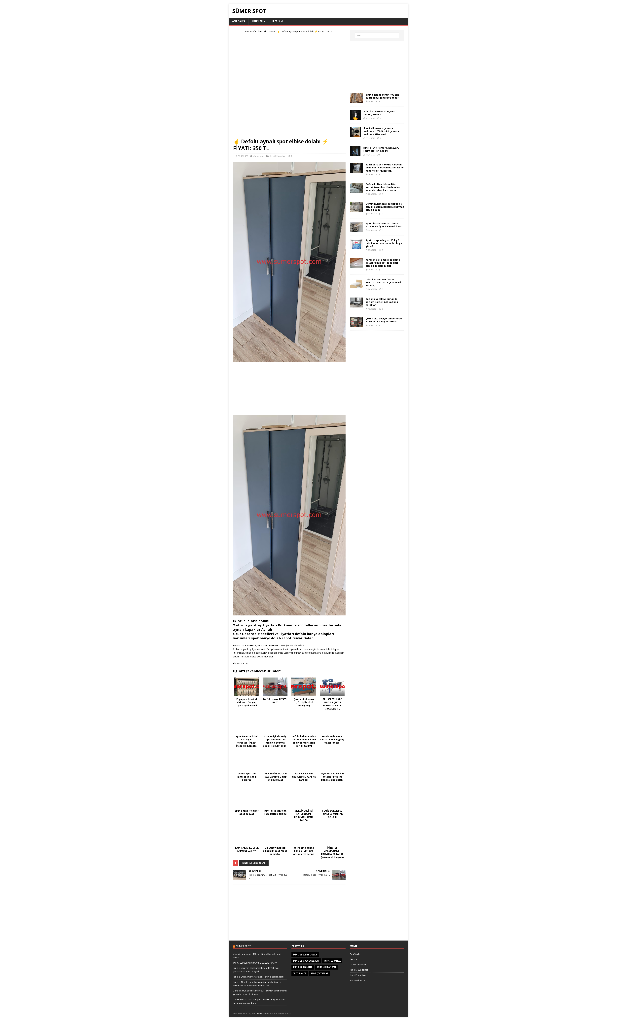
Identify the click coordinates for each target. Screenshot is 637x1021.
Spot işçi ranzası (326, 967)
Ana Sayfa (238, 21)
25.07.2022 (243, 155)
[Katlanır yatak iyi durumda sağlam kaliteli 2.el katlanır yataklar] (356, 305)
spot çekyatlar (319, 973)
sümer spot (258, 155)
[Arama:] (377, 35)
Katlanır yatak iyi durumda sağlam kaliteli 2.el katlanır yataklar (382, 301)
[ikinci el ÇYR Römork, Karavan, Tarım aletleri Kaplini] (355, 154)
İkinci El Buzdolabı (359, 969)
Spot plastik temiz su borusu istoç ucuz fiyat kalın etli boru (383, 225)
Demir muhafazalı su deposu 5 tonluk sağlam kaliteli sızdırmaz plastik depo (385, 206)
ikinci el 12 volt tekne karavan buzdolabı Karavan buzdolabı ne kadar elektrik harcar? (385, 167)
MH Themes (257, 1013)
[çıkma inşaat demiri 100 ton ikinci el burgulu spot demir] (356, 101)
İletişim (277, 21)
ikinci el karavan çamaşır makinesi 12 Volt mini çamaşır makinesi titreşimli (381, 131)
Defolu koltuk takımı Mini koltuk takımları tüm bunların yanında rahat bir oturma (383, 187)
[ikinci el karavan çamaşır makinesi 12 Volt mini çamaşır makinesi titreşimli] (355, 134)
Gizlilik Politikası (358, 964)
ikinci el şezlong (302, 967)
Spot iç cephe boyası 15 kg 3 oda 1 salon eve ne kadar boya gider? (384, 243)
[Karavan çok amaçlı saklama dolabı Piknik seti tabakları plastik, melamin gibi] (356, 266)
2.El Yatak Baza (357, 980)
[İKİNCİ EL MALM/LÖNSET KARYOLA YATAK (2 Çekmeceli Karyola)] (356, 286)
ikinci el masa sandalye (306, 960)
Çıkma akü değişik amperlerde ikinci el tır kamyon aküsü (384, 320)
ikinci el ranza (332, 960)
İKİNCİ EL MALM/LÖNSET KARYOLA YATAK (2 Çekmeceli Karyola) (383, 282)
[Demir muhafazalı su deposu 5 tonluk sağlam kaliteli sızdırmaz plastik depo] (356, 210)
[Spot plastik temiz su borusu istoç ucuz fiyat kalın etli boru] (356, 229)
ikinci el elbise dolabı (254, 863)
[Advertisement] (289, 87)
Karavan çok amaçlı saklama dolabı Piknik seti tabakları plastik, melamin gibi (383, 262)
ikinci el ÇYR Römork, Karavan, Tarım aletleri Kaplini (381, 149)
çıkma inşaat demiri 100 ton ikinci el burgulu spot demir (382, 96)
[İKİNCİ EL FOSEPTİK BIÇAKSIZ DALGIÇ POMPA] (355, 118)
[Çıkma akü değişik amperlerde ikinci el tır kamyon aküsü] (356, 325)
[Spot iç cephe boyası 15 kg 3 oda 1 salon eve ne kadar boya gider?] (356, 246)
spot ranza (299, 973)
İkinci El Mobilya (266, 31)
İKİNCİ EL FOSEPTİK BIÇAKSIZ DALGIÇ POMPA (380, 113)
